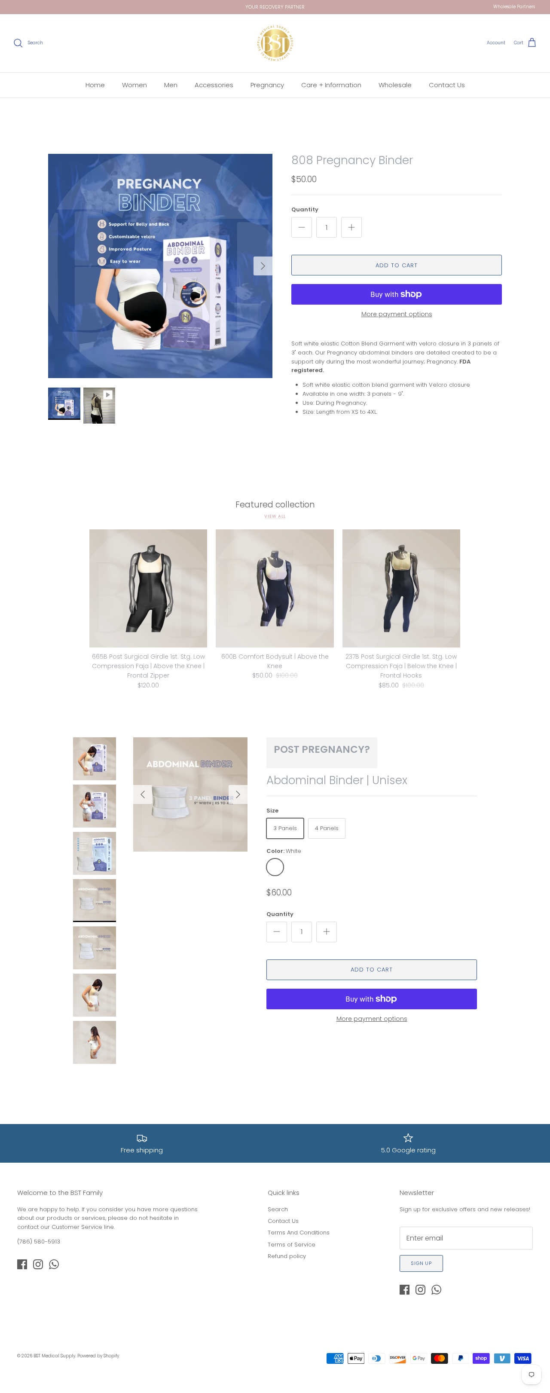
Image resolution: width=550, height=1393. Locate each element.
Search (278, 1209)
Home (95, 84)
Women (134, 84)
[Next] (263, 266)
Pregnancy (267, 84)
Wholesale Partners (514, 6)
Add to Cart (397, 265)
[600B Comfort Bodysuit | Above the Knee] (274, 588)
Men (170, 84)
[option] (160, 266)
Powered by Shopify (98, 1356)
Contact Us (447, 84)
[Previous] (142, 794)
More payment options (396, 314)
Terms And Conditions (299, 1232)
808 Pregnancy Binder (352, 160)
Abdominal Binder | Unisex (336, 780)
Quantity (304, 210)
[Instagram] (38, 1264)
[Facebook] (22, 1264)
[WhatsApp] (54, 1264)
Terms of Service (291, 1244)
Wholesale (395, 84)
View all (274, 516)
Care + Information (331, 84)
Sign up (421, 1263)
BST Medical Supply (54, 1356)
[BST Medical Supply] (275, 43)
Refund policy (287, 1256)
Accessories (214, 84)
